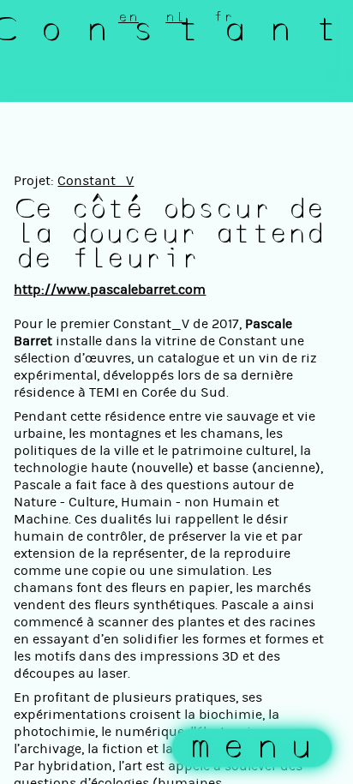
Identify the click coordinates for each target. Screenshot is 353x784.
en (128, 17)
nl (175, 17)
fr (223, 17)
